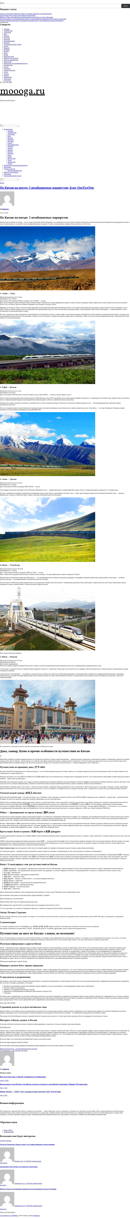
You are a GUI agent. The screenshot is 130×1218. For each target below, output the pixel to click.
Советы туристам (9, 70)
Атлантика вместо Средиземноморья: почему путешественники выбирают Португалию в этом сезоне (33, 19)
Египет (6, 46)
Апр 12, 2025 (4, 1080)
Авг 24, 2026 (25, 1206)
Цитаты (6, 75)
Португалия (8, 62)
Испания (7, 49)
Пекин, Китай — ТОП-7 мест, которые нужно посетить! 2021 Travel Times (30, 1092)
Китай (6, 55)
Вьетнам (6, 43)
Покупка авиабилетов (11, 60)
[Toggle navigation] (1, 124)
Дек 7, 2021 (3, 1088)
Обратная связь (9, 1132)
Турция (6, 74)
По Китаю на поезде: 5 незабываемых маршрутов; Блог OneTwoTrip (47, 187)
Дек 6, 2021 (3, 1095)
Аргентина (7, 32)
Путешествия (8, 65)
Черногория (8, 77)
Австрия (6, 29)
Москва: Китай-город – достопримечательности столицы (18, 1049)
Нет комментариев (35, 1161)
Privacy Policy (8, 1130)
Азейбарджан (8, 31)
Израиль (6, 48)
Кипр (5, 53)
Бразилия (7, 39)
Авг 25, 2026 (25, 1183)
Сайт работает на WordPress (9, 1215)
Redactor (17, 1161)
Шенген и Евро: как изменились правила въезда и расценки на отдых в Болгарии (26, 17)
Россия (6, 67)
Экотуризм (7, 79)
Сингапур (7, 68)
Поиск (2, 3)
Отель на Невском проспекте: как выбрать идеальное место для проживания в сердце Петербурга (31, 20)
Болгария (7, 37)
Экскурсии (7, 80)
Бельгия (6, 36)
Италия (6, 51)
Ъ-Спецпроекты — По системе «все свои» (14, 1050)
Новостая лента (9, 56)
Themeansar (36, 1215)
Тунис (6, 72)
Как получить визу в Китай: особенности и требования (23, 1077)
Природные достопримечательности (16, 63)
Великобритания (9, 41)
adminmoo (5, 209)
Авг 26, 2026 (24, 1161)
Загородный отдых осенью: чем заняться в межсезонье (17, 15)
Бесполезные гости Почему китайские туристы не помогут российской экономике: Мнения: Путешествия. (44, 1084)
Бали (5, 34)
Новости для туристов (11, 58)
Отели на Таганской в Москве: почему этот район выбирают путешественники (26, 14)
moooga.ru (22, 91)
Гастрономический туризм (12, 44)
